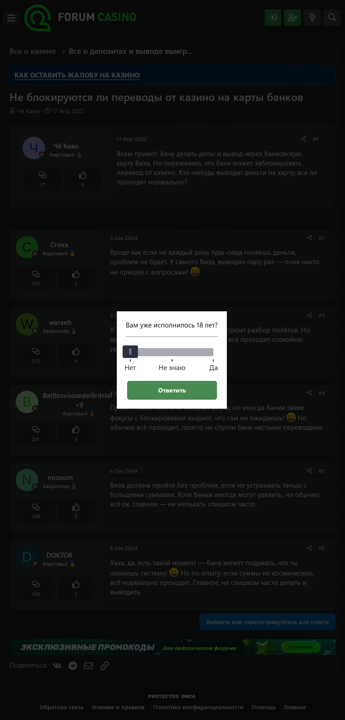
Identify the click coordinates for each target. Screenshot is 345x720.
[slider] (130, 351)
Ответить (172, 390)
